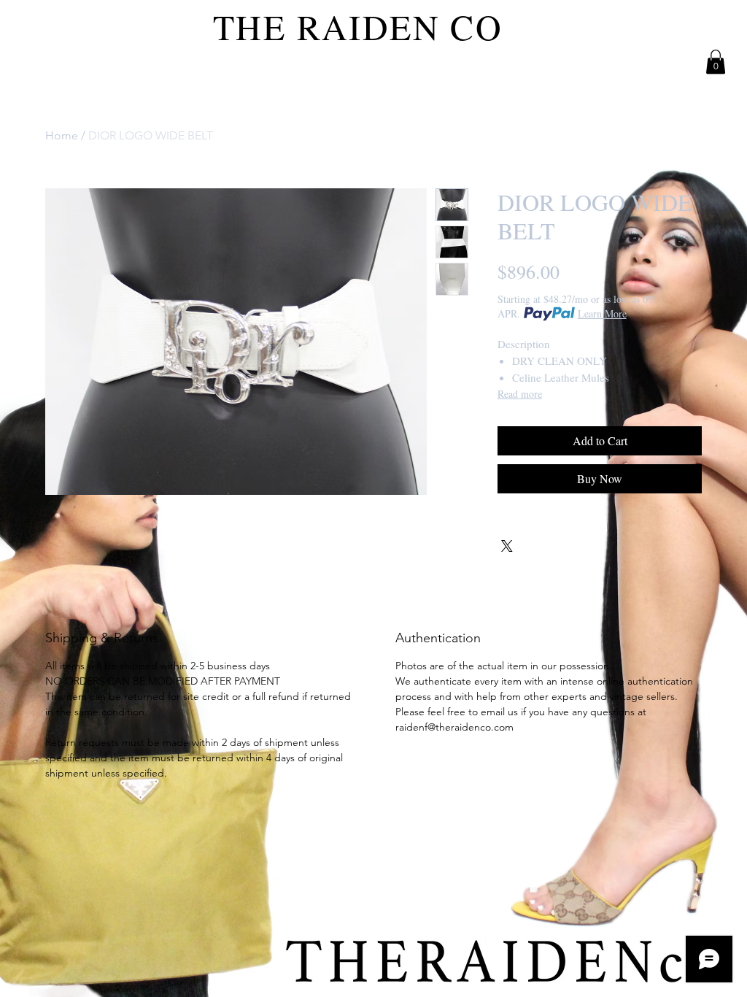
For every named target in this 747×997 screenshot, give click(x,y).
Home (61, 135)
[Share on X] (507, 546)
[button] (715, 62)
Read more (520, 394)
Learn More (602, 313)
